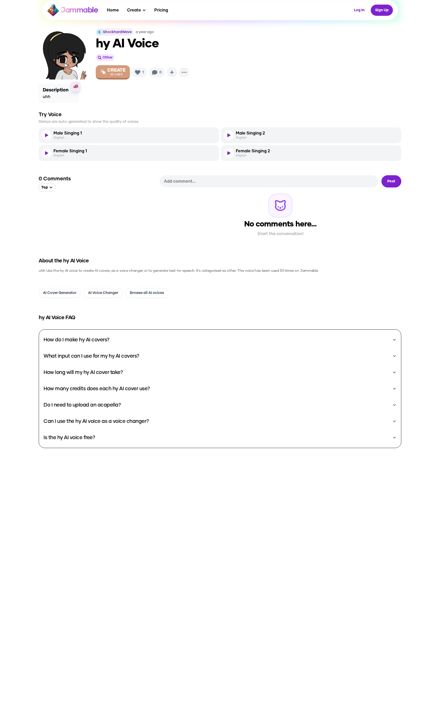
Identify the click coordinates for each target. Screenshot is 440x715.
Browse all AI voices (147, 293)
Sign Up (382, 10)
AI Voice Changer (103, 293)
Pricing (161, 10)
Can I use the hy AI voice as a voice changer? (96, 421)
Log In (359, 10)
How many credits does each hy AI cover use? (97, 388)
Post (391, 181)
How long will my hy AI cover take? (83, 372)
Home (113, 10)
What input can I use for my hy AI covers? (91, 356)
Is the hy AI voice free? (69, 437)
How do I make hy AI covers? (76, 339)
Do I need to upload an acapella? (82, 405)
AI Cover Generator (59, 293)
